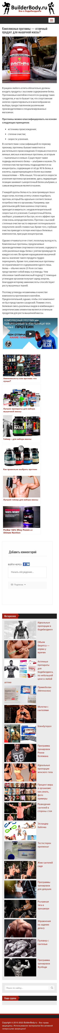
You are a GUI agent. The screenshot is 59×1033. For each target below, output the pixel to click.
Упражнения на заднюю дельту (44, 924)
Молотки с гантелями (43, 708)
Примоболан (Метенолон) (44, 688)
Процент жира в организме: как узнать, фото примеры (45, 791)
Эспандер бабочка (43, 825)
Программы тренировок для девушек (44, 885)
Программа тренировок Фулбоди (44, 963)
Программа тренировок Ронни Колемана (44, 751)
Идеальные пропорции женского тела (45, 768)
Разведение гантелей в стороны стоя (45, 807)
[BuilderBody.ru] (28, 7)
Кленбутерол (44, 726)
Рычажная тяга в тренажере (43, 905)
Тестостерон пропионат (44, 844)
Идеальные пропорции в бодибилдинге (45, 626)
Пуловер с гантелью (43, 942)
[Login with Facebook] (24, 564)
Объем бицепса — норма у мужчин (43, 647)
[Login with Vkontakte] (28, 564)
